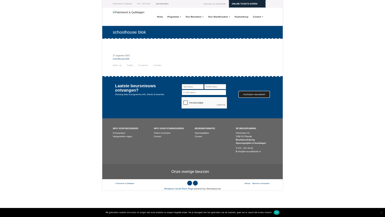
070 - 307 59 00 (244, 148)
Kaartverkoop (241, 17)
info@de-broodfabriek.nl (248, 151)
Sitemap (247, 183)
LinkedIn (156, 65)
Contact (257, 17)
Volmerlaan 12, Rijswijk (122, 4)
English (270, 4)
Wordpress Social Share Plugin (179, 188)
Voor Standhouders (218, 17)
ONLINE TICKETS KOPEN (244, 4)
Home (160, 17)
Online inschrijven (162, 133)
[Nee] (381, 212)
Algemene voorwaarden (261, 183)
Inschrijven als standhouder (214, 4)
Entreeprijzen (119, 133)
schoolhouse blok (121, 59)
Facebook (143, 65)
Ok (276, 212)
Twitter (129, 65)
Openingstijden (202, 133)
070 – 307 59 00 (144, 4)
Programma (173, 17)
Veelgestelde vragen (122, 136)
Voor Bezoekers (194, 17)
